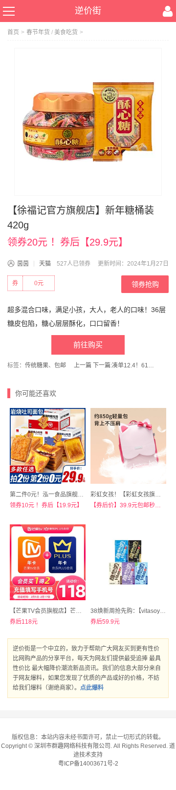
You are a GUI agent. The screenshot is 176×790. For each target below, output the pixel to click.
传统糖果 (36, 365)
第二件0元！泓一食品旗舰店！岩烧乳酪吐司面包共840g (83, 494)
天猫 (45, 263)
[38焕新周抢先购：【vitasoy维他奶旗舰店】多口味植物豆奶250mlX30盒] (128, 562)
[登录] (167, 11)
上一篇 (82, 365)
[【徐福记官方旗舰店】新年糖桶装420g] (88, 122)
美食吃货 (66, 32)
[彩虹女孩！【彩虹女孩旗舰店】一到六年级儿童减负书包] (128, 446)
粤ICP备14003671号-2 (88, 763)
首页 (13, 32)
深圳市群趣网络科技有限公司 (72, 746)
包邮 (60, 365)
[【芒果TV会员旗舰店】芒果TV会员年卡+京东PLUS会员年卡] (48, 562)
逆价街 (88, 11)
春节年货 (38, 32)
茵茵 (23, 263)
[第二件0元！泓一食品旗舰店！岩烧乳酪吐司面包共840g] (48, 446)
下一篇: (124, 365)
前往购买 (88, 344)
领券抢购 (145, 284)
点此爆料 (92, 687)
